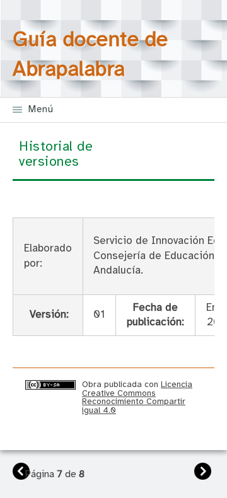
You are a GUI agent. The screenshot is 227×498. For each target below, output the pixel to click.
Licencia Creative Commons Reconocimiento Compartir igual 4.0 (137, 397)
